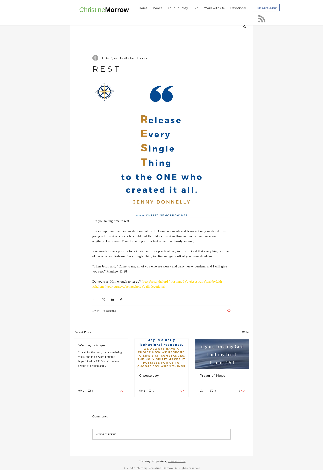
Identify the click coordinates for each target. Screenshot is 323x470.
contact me (176, 461)
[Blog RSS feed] (261, 19)
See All (245, 331)
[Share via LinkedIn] (112, 299)
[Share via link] (121, 299)
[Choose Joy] (162, 354)
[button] (244, 26)
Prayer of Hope (212, 375)
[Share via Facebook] (94, 299)
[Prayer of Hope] (222, 354)
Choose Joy (149, 375)
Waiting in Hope (91, 345)
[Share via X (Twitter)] (103, 299)
